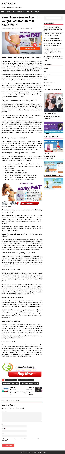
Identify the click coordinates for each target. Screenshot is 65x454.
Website (4, 434)
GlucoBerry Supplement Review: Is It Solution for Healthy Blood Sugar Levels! (53, 58)
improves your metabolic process (17, 172)
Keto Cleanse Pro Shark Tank (29, 383)
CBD (14, 12)
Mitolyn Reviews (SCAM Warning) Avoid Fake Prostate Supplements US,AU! (53, 29)
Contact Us (20, 12)
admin (18, 28)
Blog (8, 12)
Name (3, 424)
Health (45, 79)
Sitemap (36, 12)
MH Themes (42, 452)
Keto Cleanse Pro (27, 256)
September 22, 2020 (9, 28)
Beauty (46, 68)
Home (2, 12)
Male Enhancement (49, 82)
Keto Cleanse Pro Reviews (10, 383)
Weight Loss (26, 28)
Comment (4, 411)
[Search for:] (53, 18)
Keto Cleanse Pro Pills (25, 380)
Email (3, 429)
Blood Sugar (47, 74)
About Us (29, 12)
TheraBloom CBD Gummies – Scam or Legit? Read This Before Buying (53, 51)
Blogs (45, 71)
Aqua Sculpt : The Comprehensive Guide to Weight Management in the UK (53, 45)
